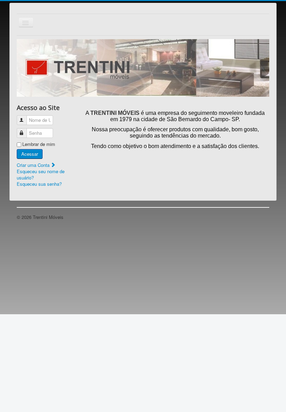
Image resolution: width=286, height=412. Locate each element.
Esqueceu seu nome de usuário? (41, 174)
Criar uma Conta (34, 165)
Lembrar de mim (38, 144)
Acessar (29, 153)
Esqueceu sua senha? (39, 184)
